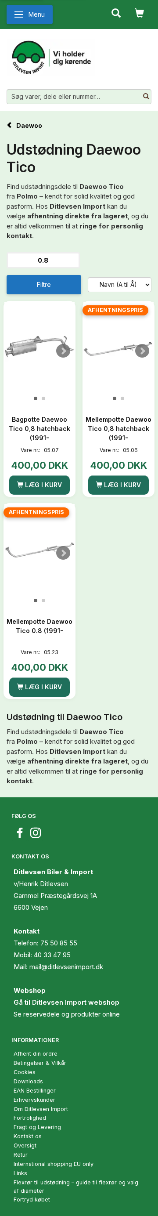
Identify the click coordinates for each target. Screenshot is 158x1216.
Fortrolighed (30, 1118)
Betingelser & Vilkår (40, 1063)
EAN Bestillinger (35, 1090)
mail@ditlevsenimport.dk (66, 967)
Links (20, 1173)
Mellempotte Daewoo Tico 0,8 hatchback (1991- (118, 429)
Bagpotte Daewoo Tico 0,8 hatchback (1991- (39, 429)
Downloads (28, 1081)
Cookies (25, 1072)
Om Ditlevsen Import (41, 1109)
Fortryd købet (32, 1199)
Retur (21, 1154)
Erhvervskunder (34, 1100)
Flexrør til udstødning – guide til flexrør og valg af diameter (76, 1186)
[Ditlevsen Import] (51, 54)
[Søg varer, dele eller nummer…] (146, 96)
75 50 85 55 (58, 943)
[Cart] (139, 12)
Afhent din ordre (35, 1053)
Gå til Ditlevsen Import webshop (66, 1002)
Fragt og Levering (37, 1127)
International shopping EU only (53, 1164)
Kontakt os (28, 1136)
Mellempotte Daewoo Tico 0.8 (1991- (39, 626)
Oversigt (25, 1145)
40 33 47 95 (52, 955)
